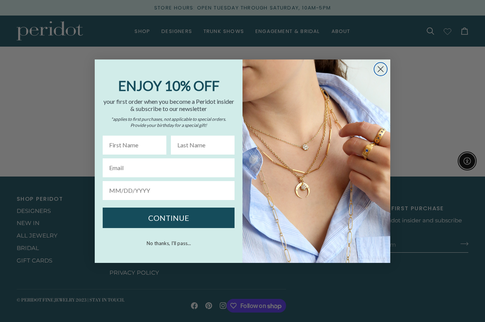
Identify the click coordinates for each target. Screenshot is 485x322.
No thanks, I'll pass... (169, 243)
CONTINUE (168, 217)
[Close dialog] (380, 69)
